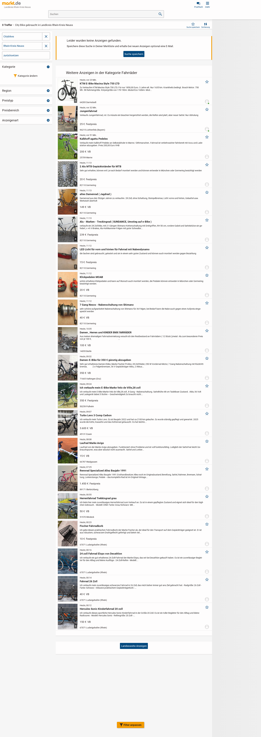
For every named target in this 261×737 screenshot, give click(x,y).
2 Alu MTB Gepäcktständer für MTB (100, 166)
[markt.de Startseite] (11, 3)
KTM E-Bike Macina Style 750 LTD (99, 83)
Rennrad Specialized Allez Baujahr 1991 (103, 470)
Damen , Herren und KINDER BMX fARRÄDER (106, 332)
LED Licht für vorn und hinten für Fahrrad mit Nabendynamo (115, 249)
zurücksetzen (11, 55)
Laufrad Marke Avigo (92, 443)
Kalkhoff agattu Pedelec (94, 138)
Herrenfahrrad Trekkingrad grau (98, 498)
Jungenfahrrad (88, 111)
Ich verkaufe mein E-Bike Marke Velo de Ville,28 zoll (110, 387)
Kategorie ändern (27, 75)
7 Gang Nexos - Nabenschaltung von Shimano (107, 304)
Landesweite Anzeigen (134, 645)
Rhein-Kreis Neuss (13, 45)
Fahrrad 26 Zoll (88, 581)
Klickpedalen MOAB (91, 277)
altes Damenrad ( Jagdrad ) (95, 194)
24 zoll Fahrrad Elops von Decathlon (101, 553)
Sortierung (205, 27)
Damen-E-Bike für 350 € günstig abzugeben (105, 359)
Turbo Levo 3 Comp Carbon (96, 415)
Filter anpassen (133, 724)
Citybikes (8, 36)
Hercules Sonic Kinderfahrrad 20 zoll (101, 608)
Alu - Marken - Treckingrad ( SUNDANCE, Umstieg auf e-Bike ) (115, 221)
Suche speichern (193, 27)
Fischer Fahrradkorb (91, 525)
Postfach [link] (198, 7)
